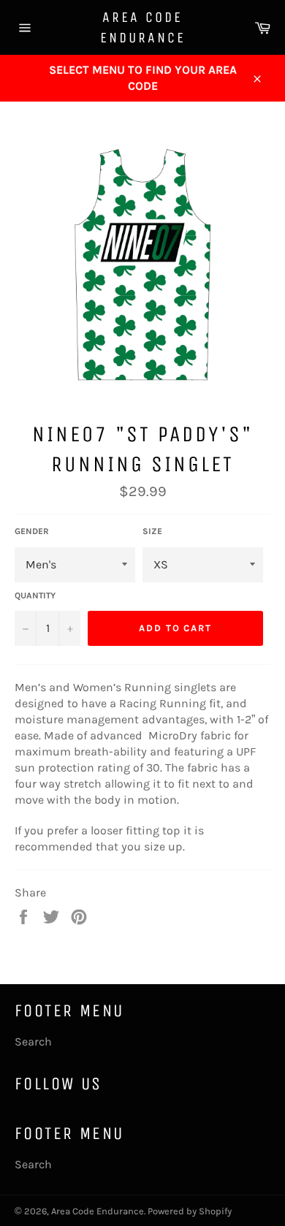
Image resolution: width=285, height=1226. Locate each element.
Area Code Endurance (143, 27)
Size (152, 531)
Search (33, 1041)
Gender (32, 531)
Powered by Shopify (190, 1211)
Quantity (35, 595)
